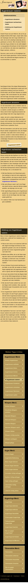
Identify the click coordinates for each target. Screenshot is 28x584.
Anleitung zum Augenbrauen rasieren (13, 28)
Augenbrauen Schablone (12, 383)
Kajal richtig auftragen (11, 481)
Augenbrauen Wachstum (9, 181)
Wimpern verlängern (11, 439)
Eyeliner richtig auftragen (12, 477)
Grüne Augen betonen (11, 469)
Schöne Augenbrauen (11, 360)
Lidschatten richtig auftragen (10, 486)
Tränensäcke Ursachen (11, 563)
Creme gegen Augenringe (12, 517)
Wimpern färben (9, 431)
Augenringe (8, 502)
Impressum (17, 576)
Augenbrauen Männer (11, 376)
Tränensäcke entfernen (11, 556)
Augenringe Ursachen (11, 527)
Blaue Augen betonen (11, 462)
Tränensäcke (9, 552)
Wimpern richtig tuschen (12, 435)
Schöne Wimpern (10, 406)
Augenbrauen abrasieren (12, 19)
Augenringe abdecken (11, 506)
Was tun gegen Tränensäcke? (9, 568)
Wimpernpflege (9, 443)
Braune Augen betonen (12, 465)
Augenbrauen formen (11, 372)
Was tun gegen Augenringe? (9, 532)
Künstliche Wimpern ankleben (11, 411)
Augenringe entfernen (11, 510)
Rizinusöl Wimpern (10, 420)
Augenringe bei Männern (12, 540)
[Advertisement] (14, 72)
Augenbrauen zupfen (11, 395)
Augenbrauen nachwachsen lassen (13, 23)
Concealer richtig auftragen (13, 473)
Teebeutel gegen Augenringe (10, 522)
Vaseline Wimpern (10, 423)
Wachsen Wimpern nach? (12, 427)
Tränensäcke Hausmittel (12, 559)
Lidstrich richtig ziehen (12, 491)
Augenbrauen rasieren (13, 379)
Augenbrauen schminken (12, 387)
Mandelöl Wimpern (10, 416)
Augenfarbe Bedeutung (12, 458)
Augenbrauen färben (11, 368)
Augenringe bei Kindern (12, 537)
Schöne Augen (9, 454)
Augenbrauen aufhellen (12, 364)
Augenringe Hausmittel (12, 513)
